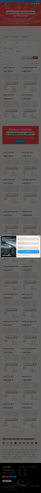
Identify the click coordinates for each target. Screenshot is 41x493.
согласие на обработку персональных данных (28, 255)
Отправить (28, 251)
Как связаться (20, 246)
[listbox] (28, 248)
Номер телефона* (21, 241)
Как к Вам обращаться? (22, 237)
